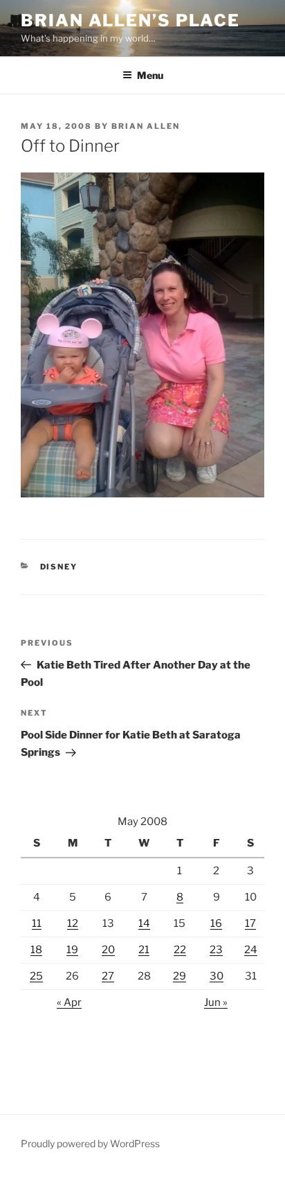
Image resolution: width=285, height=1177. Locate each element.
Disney (59, 567)
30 (216, 976)
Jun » (216, 1002)
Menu (150, 75)
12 (72, 923)
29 (179, 976)
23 (216, 950)
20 (108, 950)
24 (250, 950)
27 (108, 976)
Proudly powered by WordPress (90, 1143)
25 (36, 976)
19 (72, 950)
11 (37, 923)
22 (180, 950)
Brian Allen (145, 126)
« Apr (69, 1002)
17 (250, 923)
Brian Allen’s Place (130, 20)
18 (36, 950)
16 (216, 923)
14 (144, 923)
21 (143, 950)
